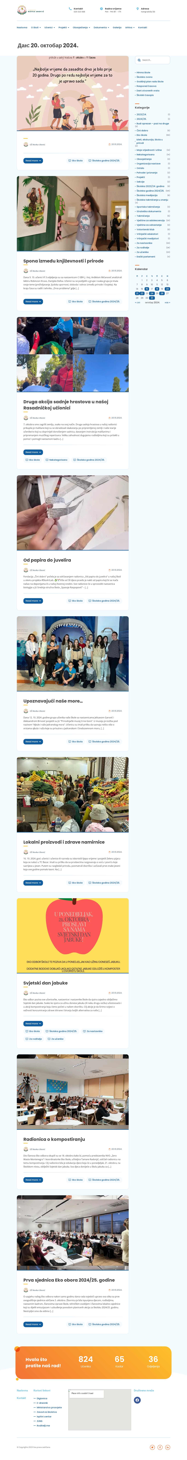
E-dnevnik (42, 1403)
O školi (34, 27)
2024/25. (142, 119)
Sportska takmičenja (148, 206)
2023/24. (142, 114)
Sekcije (140, 181)
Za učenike (57, 1039)
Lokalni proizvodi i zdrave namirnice (64, 842)
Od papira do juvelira (47, 560)
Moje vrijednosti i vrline (149, 150)
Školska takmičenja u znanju (152, 199)
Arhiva (128, 27)
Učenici (48, 27)
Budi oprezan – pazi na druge (153, 123)
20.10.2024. (116, 144)
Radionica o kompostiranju (54, 1139)
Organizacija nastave (148, 163)
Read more (32, 160)
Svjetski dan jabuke (45, 983)
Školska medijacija (147, 195)
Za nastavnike (94, 1031)
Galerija (117, 27)
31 (152, 298)
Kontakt (142, 27)
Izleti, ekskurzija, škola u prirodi (149, 141)
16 (147, 288)
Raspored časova (146, 86)
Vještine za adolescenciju (151, 220)
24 (152, 293)
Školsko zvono (145, 77)
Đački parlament (146, 256)
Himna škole (143, 72)
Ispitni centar (44, 1416)
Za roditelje (35, 1039)
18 (157, 288)
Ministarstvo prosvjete (49, 1407)
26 (162, 293)
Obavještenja (80, 27)
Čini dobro (142, 130)
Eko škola (77, 160)
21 (137, 293)
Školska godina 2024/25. (106, 160)
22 (142, 293)
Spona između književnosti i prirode (63, 261)
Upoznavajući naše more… (53, 701)
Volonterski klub (145, 229)
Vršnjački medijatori (148, 238)
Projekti (63, 27)
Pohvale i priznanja (147, 172)
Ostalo (140, 168)
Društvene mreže (144, 1390)
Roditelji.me (43, 1425)
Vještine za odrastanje (149, 225)
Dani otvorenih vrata (148, 90)
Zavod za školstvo (47, 1412)
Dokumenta (100, 27)
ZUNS (39, 1421)
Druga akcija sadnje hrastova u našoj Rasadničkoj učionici (65, 405)
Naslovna (22, 27)
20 (167, 288)
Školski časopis (145, 95)
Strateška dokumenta (149, 211)
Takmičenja (143, 215)
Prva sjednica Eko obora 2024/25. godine (69, 1280)
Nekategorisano (58, 459)
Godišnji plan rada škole (150, 81)
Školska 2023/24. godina (150, 186)
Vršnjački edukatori (147, 234)
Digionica (42, 1398)
